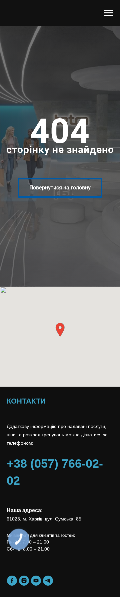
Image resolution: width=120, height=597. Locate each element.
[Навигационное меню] (108, 13)
